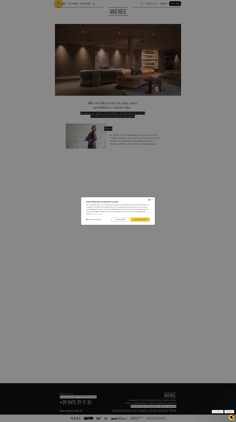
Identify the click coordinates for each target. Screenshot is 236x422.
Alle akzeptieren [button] (140, 219)
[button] (93, 220)
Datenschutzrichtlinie (97, 214)
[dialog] (118, 211)
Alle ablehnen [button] (120, 219)
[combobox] (149, 200)
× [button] (152, 199)
